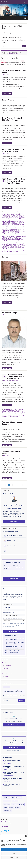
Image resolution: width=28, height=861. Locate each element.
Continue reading (7, 93)
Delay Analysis (14, 804)
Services (5, 257)
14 (18, 485)
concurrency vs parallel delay (10, 220)
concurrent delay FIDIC (7, 224)
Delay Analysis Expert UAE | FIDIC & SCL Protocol (12, 119)
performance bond (6, 414)
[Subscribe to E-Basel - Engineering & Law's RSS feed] (1, 1)
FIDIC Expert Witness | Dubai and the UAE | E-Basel (13, 150)
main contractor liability (20, 412)
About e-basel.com (5, 821)
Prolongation (18, 797)
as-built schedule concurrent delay (12, 213)
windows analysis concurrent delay (10, 251)
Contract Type (6, 607)
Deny (14, 853)
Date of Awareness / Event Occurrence (12, 618)
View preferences (14, 857)
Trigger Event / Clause (8, 612)
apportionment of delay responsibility (10, 213)
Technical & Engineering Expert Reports (14, 71)
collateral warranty (8, 409)
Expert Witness (8, 100)
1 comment (23, 307)
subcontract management (8, 415)
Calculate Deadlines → (14, 631)
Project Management (14, 380)
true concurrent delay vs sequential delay (14, 250)
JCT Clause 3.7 (10, 412)
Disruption (11, 807)
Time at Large (17, 807)
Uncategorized (5, 676)
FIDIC (3, 671)
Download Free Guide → (14, 578)
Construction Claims (14, 184)
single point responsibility (17, 414)
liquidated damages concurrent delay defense (12, 244)
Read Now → (21, 700)
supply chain (15, 416)
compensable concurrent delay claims (11, 215)
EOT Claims (6, 797)
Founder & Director (5, 826)
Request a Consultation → (14, 724)
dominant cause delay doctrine (18, 235)
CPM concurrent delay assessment (13, 227)
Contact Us (4, 833)
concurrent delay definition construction (11, 223)
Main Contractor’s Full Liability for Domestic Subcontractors (15, 377)
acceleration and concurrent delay (11, 212)
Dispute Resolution (7, 810)
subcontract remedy (19, 415)
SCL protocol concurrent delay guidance (12, 247)
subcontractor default (7, 416)
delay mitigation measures (8, 232)
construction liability (6, 410)
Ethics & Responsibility (6, 824)
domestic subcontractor (7, 411)
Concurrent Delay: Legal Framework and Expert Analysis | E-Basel (16, 181)
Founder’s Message (9, 313)
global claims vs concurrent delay (16, 243)
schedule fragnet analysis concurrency (13, 246)
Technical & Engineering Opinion (11, 453)
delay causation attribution (12, 229)
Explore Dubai (5, 668)
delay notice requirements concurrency (11, 233)
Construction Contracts (18, 409)
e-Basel (3, 18)
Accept (14, 849)
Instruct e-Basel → (14, 521)
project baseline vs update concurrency (11, 245)
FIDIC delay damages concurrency (10, 240)
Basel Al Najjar (6, 74)
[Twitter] (4, 1)
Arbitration (4, 662)
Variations (21, 804)
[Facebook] (6, 1)
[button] (26, 836)
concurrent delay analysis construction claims (13, 220)
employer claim (17, 411)
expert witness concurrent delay (15, 239)
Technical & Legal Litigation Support (12, 423)
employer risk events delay (8, 236)
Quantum (5, 807)
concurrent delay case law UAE (17, 222)
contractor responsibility (17, 410)
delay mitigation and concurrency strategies (15, 231)
